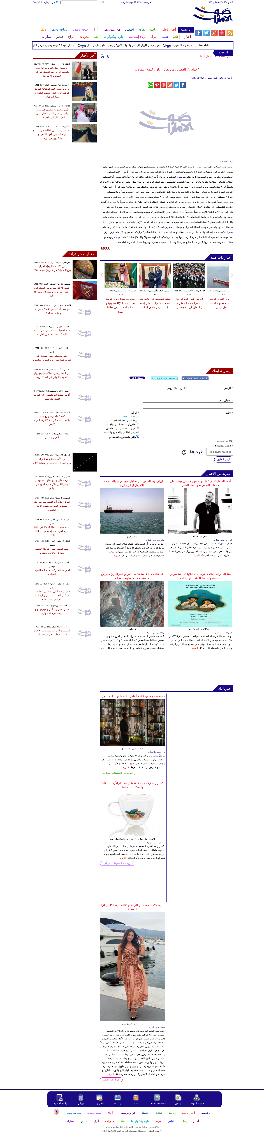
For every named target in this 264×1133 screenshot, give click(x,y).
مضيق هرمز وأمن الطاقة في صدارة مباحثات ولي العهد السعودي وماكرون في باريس (52, 134)
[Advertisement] (113, 16)
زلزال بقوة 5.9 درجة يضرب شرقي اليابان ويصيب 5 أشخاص (57, 45)
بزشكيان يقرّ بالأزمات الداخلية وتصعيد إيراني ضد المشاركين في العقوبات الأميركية (52, 72)
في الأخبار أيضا (209, 56)
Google (36, 2)
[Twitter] (164, 380)
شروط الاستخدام (131, 416)
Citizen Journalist (157, 1103)
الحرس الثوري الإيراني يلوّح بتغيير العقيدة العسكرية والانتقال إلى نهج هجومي (189, 303)
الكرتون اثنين (52, 437)
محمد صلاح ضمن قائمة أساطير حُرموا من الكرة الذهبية (132, 696)
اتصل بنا (100, 1103)
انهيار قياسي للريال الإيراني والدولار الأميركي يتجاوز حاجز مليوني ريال (137, 45)
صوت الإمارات (49, 2)
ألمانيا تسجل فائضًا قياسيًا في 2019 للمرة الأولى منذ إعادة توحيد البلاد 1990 (52, 531)
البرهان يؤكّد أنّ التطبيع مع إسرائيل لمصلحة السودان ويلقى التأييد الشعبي (52, 505)
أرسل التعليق (223, 459)
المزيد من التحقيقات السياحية (117, 773)
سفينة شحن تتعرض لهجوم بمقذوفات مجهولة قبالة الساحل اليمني (223, 303)
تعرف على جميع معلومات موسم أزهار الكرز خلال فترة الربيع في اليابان (52, 484)
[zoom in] (103, 56)
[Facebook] (195, 380)
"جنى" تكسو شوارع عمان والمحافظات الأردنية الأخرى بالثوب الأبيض (52, 420)
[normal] (107, 56)
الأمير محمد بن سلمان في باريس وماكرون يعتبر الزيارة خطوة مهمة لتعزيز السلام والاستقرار (52, 113)
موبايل (81, 1103)
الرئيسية (225, 56)
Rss (136, 1103)
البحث (101, 2)
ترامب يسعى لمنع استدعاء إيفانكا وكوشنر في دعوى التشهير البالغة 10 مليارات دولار (52, 92)
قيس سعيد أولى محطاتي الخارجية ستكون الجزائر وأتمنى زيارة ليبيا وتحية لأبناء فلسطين (52, 595)
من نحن (179, 1103)
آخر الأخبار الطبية (111, 1079)
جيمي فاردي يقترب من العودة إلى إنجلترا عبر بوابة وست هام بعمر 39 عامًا (52, 291)
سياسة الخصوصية (60, 1103)
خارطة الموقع (197, 1103)
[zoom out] (112, 56)
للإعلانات (118, 1103)
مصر (180, 176)
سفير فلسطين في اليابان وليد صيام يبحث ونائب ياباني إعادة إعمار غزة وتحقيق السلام (154, 303)
